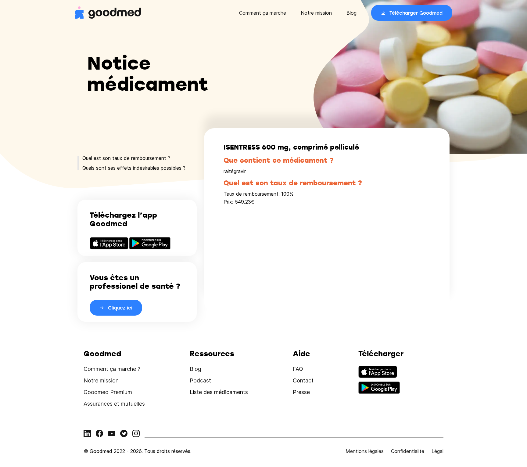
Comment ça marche (262, 13)
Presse (301, 392)
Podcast (200, 380)
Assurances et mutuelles (114, 403)
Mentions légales (365, 451)
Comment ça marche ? (112, 369)
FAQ (298, 369)
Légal (437, 451)
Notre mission (316, 13)
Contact (303, 380)
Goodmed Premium (108, 392)
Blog (351, 13)
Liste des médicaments (219, 392)
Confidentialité (407, 451)
